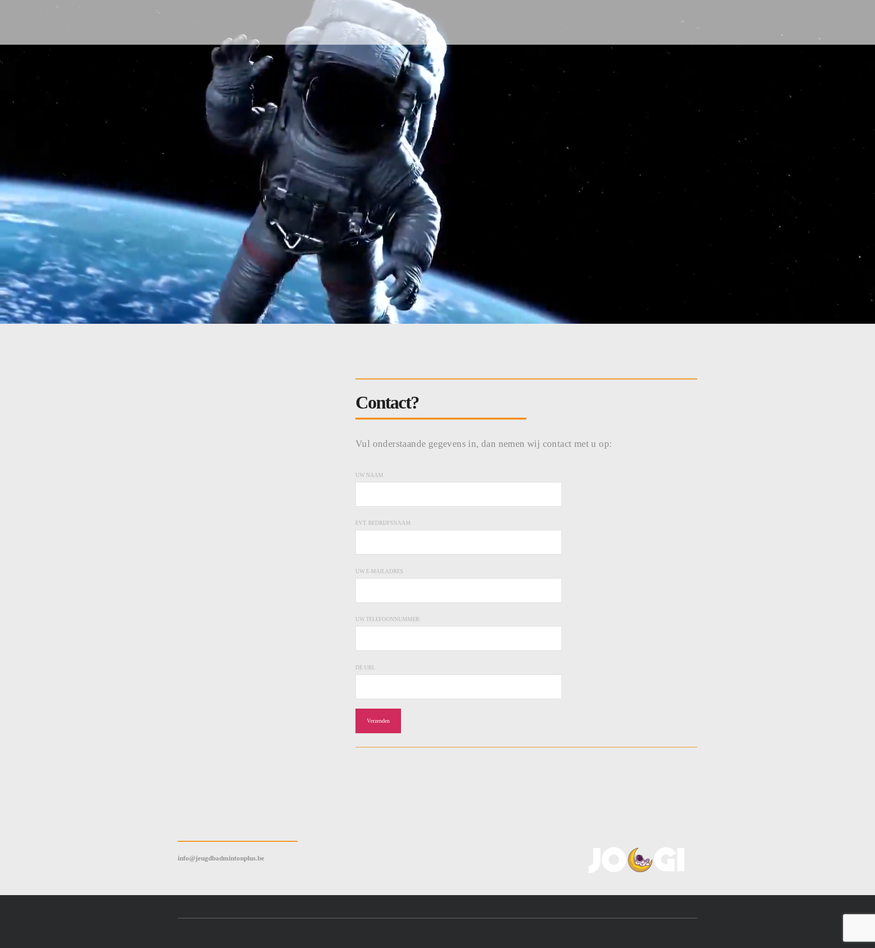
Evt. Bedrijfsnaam (383, 523)
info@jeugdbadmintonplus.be (221, 858)
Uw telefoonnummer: (388, 619)
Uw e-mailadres (379, 571)
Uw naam (369, 475)
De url (365, 667)
